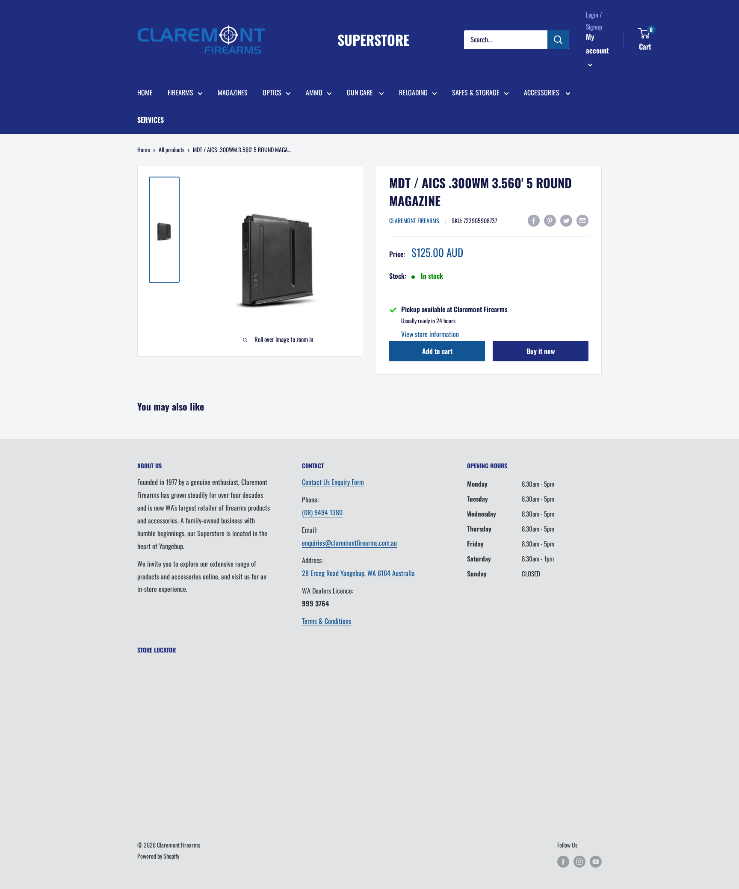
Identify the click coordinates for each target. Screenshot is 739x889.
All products (171, 149)
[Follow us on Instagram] (579, 861)
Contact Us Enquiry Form (333, 482)
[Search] (558, 39)
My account (597, 43)
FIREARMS (180, 92)
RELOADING (413, 92)
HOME (145, 92)
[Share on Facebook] (534, 219)
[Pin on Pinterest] (550, 219)
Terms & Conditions (326, 621)
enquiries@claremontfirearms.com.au (349, 543)
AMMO (314, 92)
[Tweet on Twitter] (566, 219)
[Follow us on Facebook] (563, 861)
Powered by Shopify (158, 855)
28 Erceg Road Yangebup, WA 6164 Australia (358, 573)
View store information (430, 334)
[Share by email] (582, 219)
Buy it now (540, 351)
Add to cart (437, 351)
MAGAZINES (233, 92)
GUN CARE (361, 92)
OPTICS (272, 92)
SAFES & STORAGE (476, 92)
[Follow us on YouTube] (596, 861)
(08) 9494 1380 (322, 512)
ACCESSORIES (542, 92)
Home (143, 149)
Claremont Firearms (414, 220)
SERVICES (150, 120)
